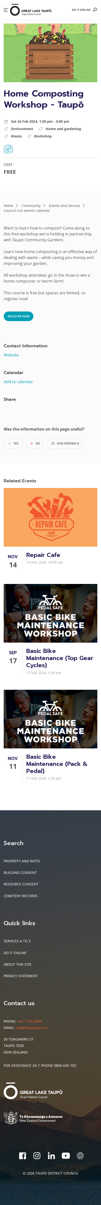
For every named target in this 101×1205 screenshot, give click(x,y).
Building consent (20, 872)
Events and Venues (64, 205)
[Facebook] (22, 1156)
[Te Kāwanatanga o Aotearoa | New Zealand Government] (40, 1118)
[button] (6, 10)
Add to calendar (18, 381)
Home (8, 205)
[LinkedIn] (51, 1156)
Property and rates (22, 861)
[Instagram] (36, 1156)
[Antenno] (80, 1156)
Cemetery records (21, 896)
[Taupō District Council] (40, 1091)
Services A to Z (17, 941)
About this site (17, 964)
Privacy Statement (21, 976)
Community (31, 205)
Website (11, 355)
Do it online (81, 10)
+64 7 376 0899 (29, 1021)
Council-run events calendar (27, 210)
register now (18, 316)
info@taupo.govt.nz (32, 1027)
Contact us (19, 1003)
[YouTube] (65, 1156)
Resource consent (21, 884)
